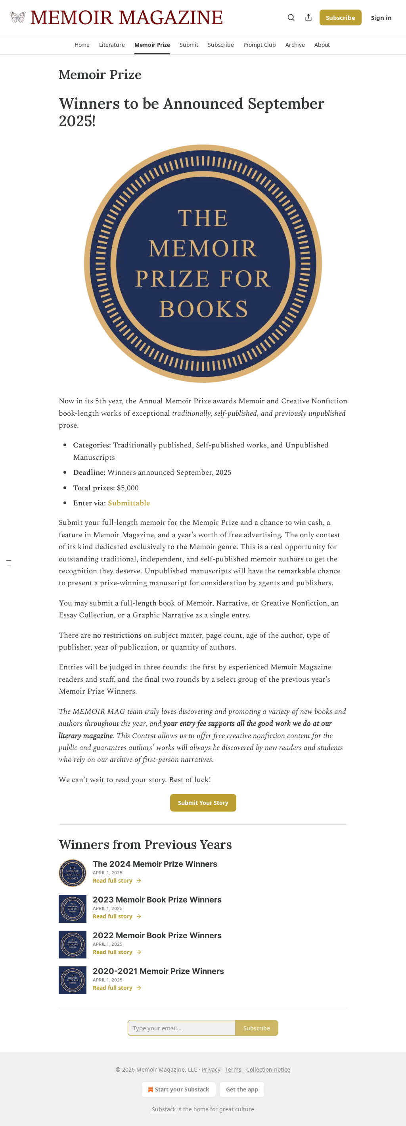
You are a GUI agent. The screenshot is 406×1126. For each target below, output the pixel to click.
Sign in (381, 17)
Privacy (211, 1069)
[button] (82, 44)
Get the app (242, 1089)
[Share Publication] (308, 17)
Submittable (129, 503)
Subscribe (340, 17)
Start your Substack (182, 1089)
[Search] (291, 17)
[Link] (47, 112)
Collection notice (268, 1069)
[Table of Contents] (8, 563)
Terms (233, 1069)
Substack (164, 1109)
